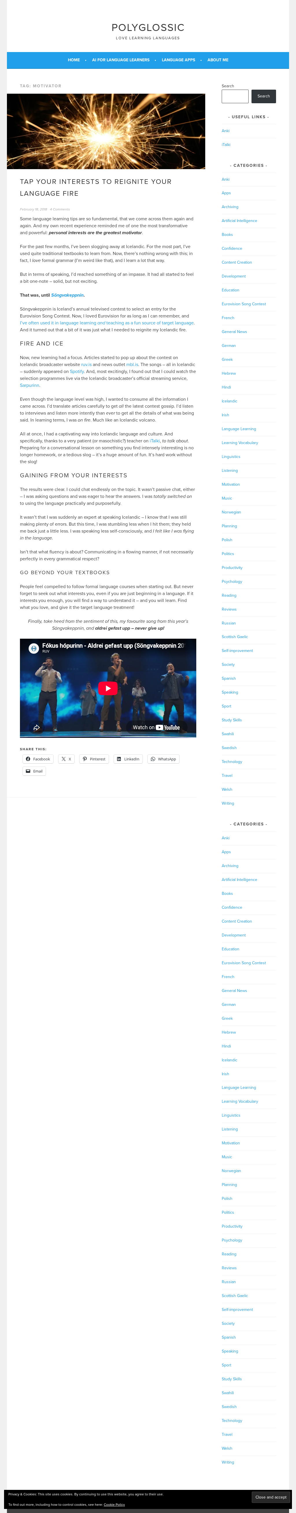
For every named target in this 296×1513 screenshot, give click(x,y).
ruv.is (86, 364)
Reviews (229, 609)
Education (230, 290)
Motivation (231, 484)
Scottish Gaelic (235, 636)
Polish (227, 539)
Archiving (230, 206)
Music (227, 498)
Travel (227, 775)
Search (228, 86)
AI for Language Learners (120, 60)
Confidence (232, 248)
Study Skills (232, 720)
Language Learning (239, 428)
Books (227, 234)
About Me (218, 60)
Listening (230, 470)
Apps (226, 193)
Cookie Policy (114, 1505)
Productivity (232, 567)
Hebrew (229, 373)
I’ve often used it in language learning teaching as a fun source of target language (107, 323)
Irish (225, 415)
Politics (228, 553)
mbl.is (132, 364)
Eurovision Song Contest (244, 304)
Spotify (77, 371)
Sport (226, 706)
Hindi (226, 387)
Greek (227, 359)
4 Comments (60, 209)
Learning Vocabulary (240, 442)
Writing (228, 803)
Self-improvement (237, 650)
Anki (226, 130)
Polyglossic (148, 27)
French (228, 317)
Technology (232, 761)
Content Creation (237, 262)
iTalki (155, 441)
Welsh (227, 789)
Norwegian (231, 512)
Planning (229, 526)
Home (74, 60)
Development (234, 276)
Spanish (229, 678)
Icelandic (229, 401)
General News (234, 331)
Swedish (229, 747)
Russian (229, 623)
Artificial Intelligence (239, 220)
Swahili (228, 733)
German (229, 345)
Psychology (232, 581)
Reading (229, 595)
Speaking (230, 692)
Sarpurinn (29, 385)
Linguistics (231, 456)
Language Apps (178, 60)
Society (228, 664)
